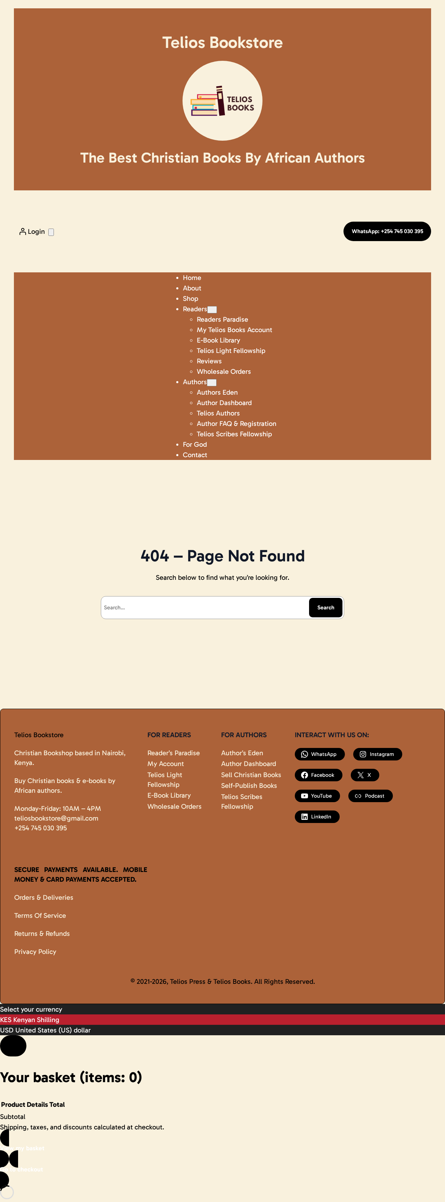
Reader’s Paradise (173, 753)
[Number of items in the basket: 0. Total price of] (51, 232)
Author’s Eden (242, 753)
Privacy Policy (35, 951)
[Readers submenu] (212, 309)
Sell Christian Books (251, 775)
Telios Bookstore (39, 735)
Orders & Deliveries (43, 897)
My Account (165, 763)
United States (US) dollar (53, 1030)
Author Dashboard (248, 763)
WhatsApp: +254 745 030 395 (387, 231)
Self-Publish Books (249, 785)
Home (192, 277)
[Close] (13, 1045)
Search (325, 607)
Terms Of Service (40, 915)
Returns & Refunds (42, 933)
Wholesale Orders (174, 806)
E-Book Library (169, 795)
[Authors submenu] (212, 382)
